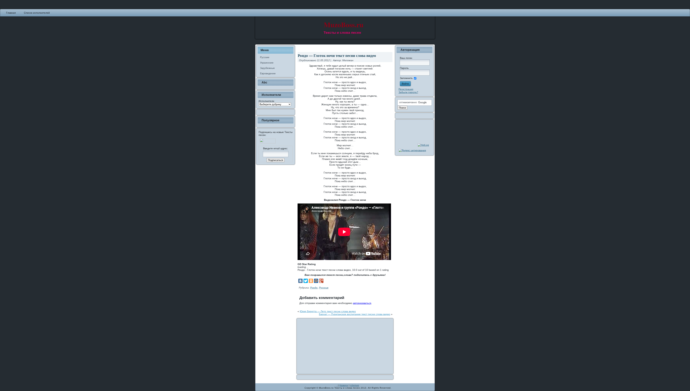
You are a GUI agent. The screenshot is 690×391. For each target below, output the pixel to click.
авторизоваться (362, 303)
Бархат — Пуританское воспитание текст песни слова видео (354, 314)
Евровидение (268, 73)
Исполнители (266, 101)
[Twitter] (305, 281)
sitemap (354, 385)
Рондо (314, 287)
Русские (264, 57)
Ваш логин (406, 58)
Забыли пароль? (408, 92)
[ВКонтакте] (300, 281)
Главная (11, 12)
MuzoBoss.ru (344, 24)
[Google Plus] (321, 281)
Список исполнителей (37, 12)
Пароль (404, 68)
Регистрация (406, 89)
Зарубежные (267, 68)
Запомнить (406, 78)
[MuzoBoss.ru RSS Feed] (259, 387)
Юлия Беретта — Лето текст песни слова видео (328, 311)
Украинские (266, 62)
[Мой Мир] (316, 281)
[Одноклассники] (311, 281)
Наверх (343, 385)
